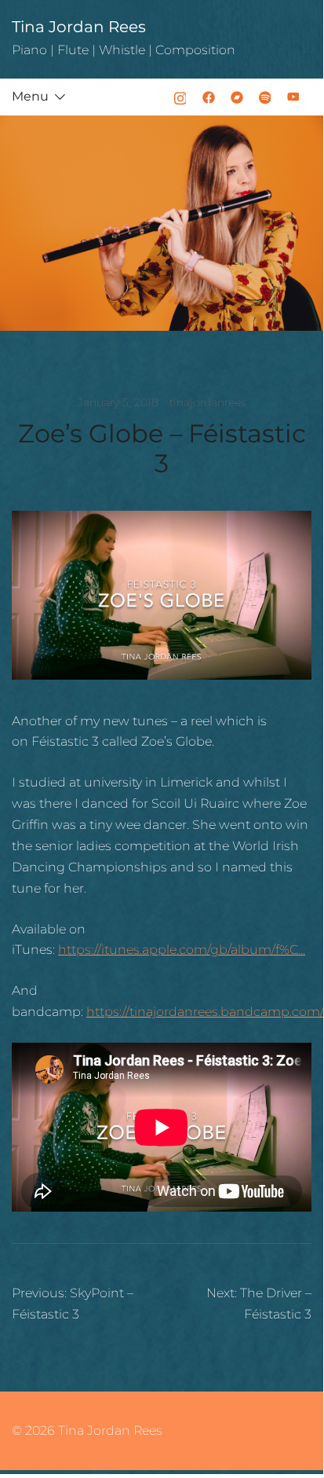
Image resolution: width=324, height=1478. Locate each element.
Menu (30, 96)
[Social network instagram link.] (180, 96)
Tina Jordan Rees (79, 26)
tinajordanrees (207, 402)
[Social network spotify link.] (265, 96)
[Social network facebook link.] (208, 96)
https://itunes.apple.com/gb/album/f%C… (181, 949)
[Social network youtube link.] (293, 96)
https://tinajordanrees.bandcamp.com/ (205, 1011)
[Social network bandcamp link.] (237, 96)
